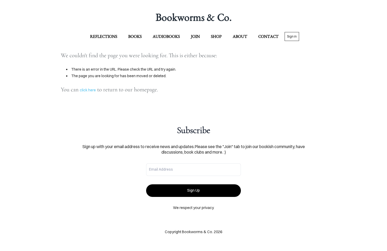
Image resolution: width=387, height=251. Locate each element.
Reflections (103, 36)
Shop (216, 36)
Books (135, 36)
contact (268, 36)
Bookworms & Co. (194, 17)
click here (88, 90)
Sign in (292, 36)
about (240, 36)
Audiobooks (166, 36)
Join (195, 36)
